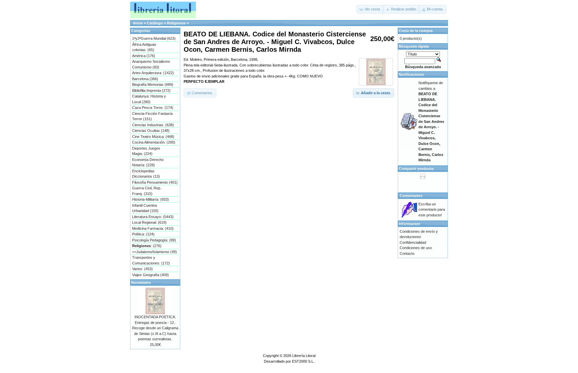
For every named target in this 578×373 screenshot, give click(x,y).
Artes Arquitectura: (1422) (153, 73)
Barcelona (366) (145, 79)
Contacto (407, 253)
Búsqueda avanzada (423, 67)
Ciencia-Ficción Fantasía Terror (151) (152, 116)
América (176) (143, 56)
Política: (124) (143, 234)
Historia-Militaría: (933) (150, 199)
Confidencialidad (413, 242)
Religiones (176, 23)
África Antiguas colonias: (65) (144, 47)
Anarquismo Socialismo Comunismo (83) (151, 64)
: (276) (147, 246)
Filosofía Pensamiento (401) (155, 182)
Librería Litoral (303, 356)
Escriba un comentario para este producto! (431, 209)
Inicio (138, 23)
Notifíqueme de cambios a (431, 121)
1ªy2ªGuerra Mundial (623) (154, 38)
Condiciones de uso (416, 248)
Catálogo (155, 23)
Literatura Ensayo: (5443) (153, 217)
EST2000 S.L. (303, 361)
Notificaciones (411, 74)
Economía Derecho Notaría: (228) (148, 162)
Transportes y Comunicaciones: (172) (151, 260)
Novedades (141, 283)
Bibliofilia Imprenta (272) (151, 90)
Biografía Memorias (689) (152, 84)
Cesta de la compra (415, 31)
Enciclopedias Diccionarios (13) (146, 174)
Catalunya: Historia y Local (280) (149, 99)
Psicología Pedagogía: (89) (154, 240)
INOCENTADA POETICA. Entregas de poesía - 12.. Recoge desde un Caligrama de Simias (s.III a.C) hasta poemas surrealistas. (155, 328)
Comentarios (411, 196)
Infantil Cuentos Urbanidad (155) (145, 208)
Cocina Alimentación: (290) (153, 142)
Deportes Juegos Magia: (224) (146, 151)
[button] (370, 9)
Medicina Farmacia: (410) (153, 228)
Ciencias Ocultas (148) (151, 131)
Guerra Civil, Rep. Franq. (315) (146, 191)
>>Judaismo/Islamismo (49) (154, 252)
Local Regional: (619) (149, 222)
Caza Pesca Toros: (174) (152, 108)
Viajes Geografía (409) (150, 275)
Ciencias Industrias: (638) (153, 125)
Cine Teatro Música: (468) (153, 137)
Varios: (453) (142, 269)
